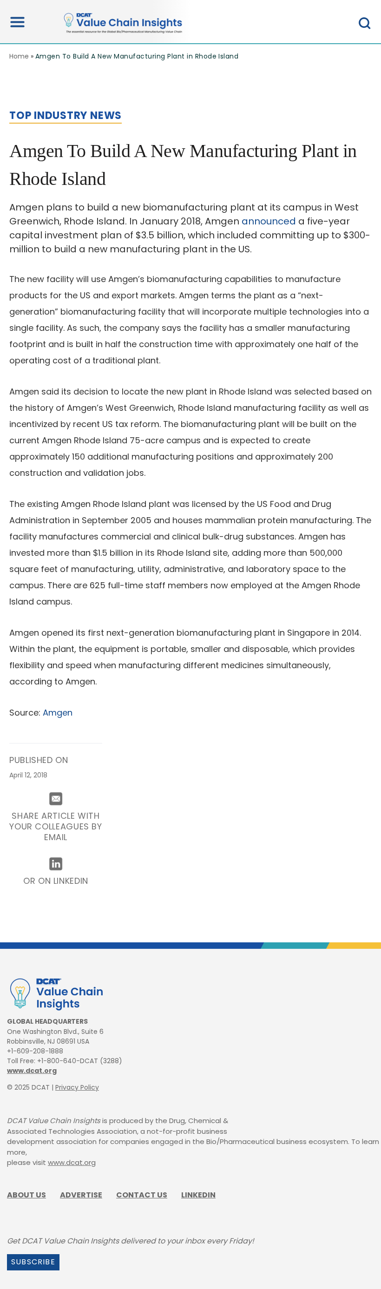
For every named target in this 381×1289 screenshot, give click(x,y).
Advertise (81, 1195)
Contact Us (141, 1195)
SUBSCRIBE (33, 1261)
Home (19, 56)
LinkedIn (198, 1195)
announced (269, 221)
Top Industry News (65, 115)
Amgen (57, 712)
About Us (26, 1195)
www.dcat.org (32, 1070)
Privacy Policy (77, 1087)
